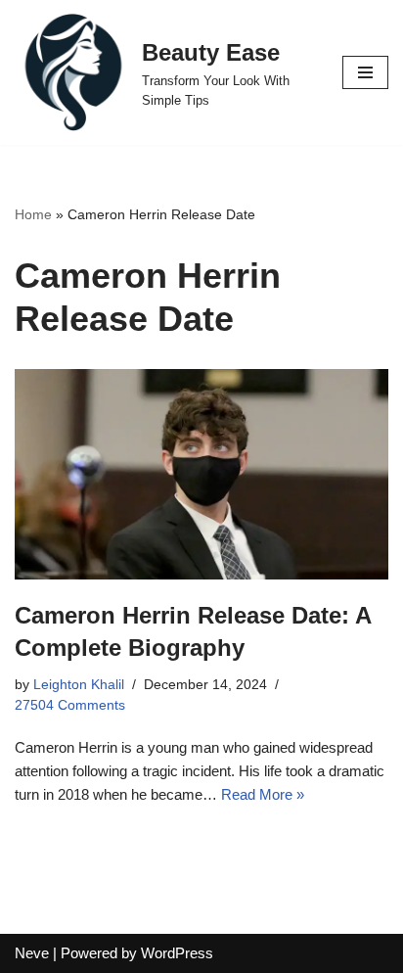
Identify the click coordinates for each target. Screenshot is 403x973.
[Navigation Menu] (365, 72)
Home (33, 214)
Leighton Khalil (78, 684)
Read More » (262, 794)
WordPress (177, 953)
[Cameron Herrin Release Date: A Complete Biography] (201, 474)
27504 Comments (70, 705)
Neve (32, 953)
